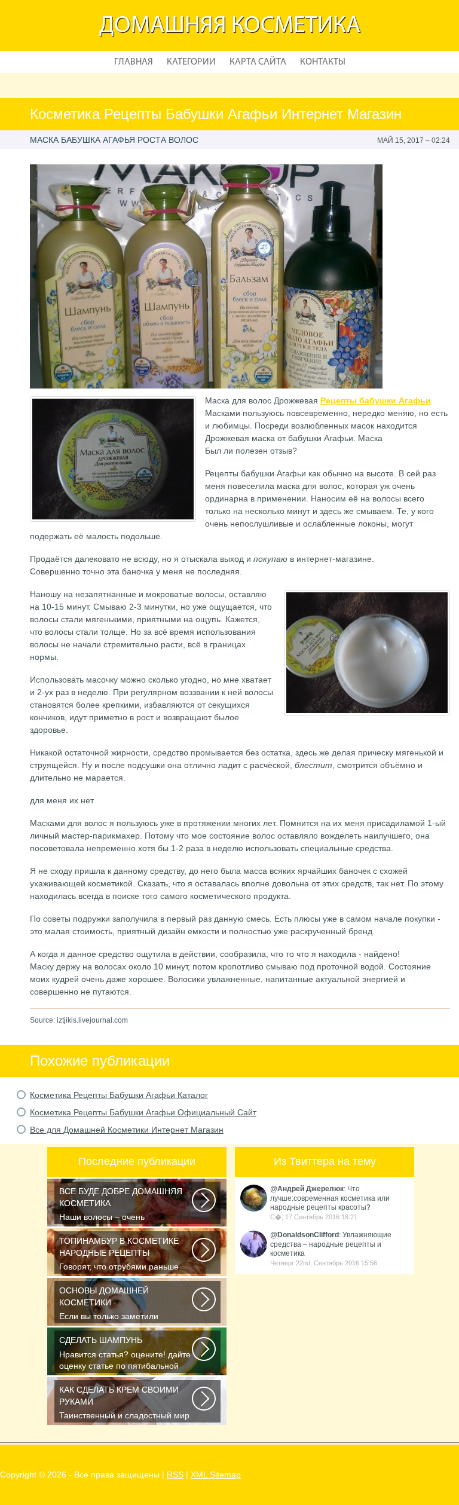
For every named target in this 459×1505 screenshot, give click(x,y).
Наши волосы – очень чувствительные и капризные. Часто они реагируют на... (120, 1205)
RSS (175, 1474)
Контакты (322, 62)
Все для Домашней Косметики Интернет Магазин (127, 1129)
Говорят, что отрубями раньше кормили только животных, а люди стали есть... (126, 1255)
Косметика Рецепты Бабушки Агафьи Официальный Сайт (143, 1112)
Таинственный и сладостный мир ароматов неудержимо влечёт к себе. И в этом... (124, 1404)
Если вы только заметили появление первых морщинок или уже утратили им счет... (125, 1304)
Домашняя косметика (229, 26)
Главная (133, 62)
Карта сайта (258, 62)
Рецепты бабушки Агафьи (375, 400)
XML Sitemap (216, 1474)
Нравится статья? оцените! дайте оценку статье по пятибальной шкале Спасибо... (125, 1354)
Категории (191, 62)
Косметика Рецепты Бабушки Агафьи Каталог (119, 1095)
